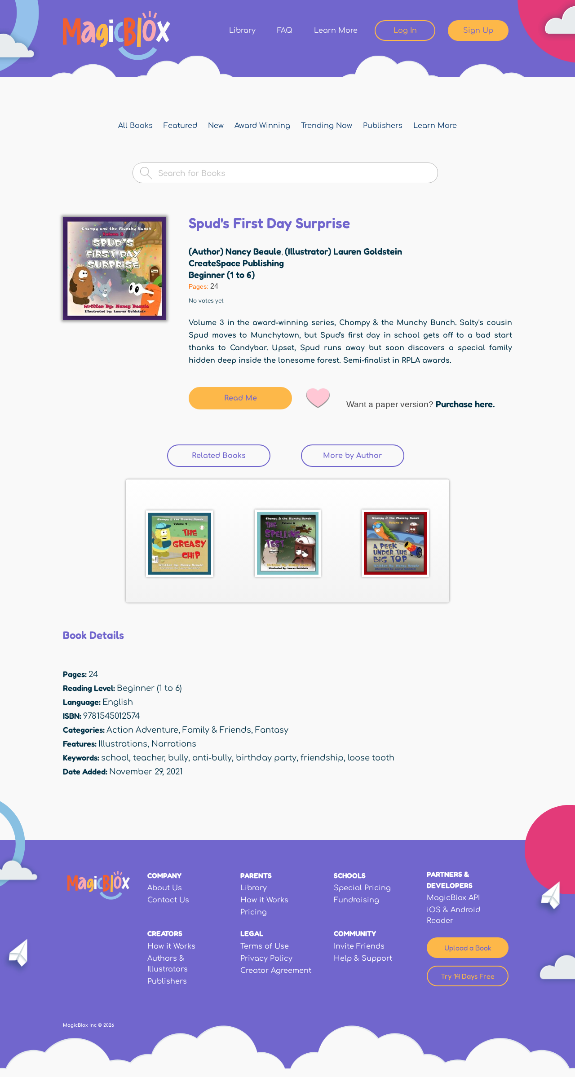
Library (242, 30)
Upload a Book (467, 947)
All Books (135, 125)
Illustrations (122, 743)
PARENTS (256, 875)
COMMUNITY (355, 933)
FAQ (284, 30)
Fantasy (271, 729)
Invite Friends (359, 946)
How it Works (264, 900)
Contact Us (168, 900)
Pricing (253, 912)
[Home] (116, 35)
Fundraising (356, 900)
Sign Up (478, 30)
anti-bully (212, 757)
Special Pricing (362, 888)
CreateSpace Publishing (236, 263)
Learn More (336, 30)
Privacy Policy (266, 958)
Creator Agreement (275, 971)
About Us (164, 888)
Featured (180, 125)
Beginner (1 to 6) (222, 274)
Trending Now (326, 125)
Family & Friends (216, 729)
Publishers (382, 125)
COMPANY (164, 875)
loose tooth (371, 757)
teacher (148, 757)
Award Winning (262, 125)
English (117, 702)
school (115, 757)
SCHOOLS (350, 875)
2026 (108, 1025)
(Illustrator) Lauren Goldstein (343, 251)
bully (178, 757)
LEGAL (251, 933)
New (216, 125)
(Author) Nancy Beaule (235, 251)
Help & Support (363, 958)
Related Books (219, 456)
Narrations (173, 743)
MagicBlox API (453, 898)
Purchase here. (465, 404)
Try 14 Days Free (468, 975)
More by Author (363, 456)
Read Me (240, 398)
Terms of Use (264, 946)
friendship (322, 757)
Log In (405, 30)
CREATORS (164, 933)
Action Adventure (142, 729)
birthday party (266, 757)
